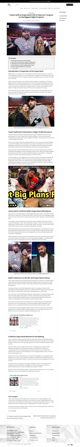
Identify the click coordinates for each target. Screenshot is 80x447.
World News (31, 13)
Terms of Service (33, 437)
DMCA (53, 437)
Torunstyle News (63, 16)
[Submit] (67, 5)
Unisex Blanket (34, 8)
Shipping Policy (55, 433)
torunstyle (13, 411)
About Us (31, 431)
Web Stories (57, 8)
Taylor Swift (11, 74)
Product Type (27, 8)
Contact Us (50, 8)
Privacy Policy (32, 435)
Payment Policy (55, 435)
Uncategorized (62, 18)
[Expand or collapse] (53, 58)
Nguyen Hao (37, 20)
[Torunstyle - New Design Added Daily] (10, 5)
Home (21, 8)
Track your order (43, 8)
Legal (53, 440)
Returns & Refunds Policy (35, 433)
